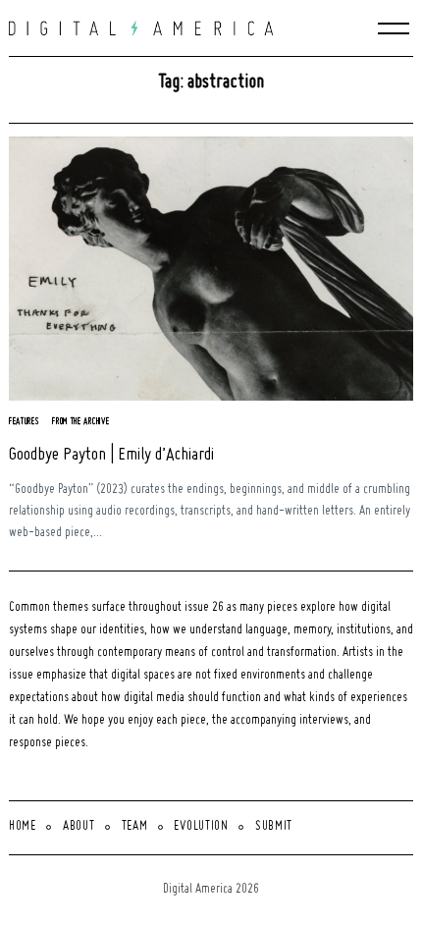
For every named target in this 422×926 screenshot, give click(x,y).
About (79, 827)
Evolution (201, 827)
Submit (273, 827)
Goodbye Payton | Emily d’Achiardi (111, 455)
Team (135, 827)
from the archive (80, 421)
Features (24, 421)
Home (22, 827)
